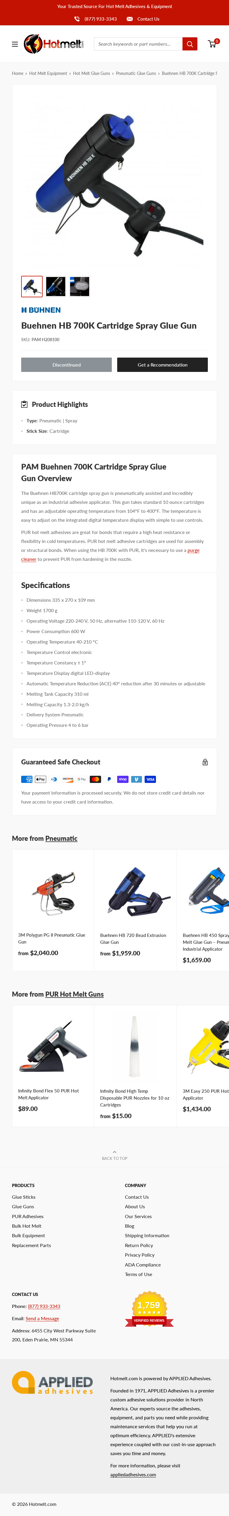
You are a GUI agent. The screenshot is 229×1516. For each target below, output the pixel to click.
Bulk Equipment (28, 1235)
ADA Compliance (143, 1264)
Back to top (114, 1158)
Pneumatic (61, 838)
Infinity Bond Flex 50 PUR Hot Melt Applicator (48, 1094)
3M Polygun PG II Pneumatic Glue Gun (51, 938)
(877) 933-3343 (95, 18)
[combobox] (138, 43)
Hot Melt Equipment (48, 73)
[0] (212, 43)
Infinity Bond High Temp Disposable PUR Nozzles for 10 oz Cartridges (134, 1098)
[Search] (189, 43)
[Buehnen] (114, 310)
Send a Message (42, 1318)
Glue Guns (23, 1206)
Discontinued (66, 364)
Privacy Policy (139, 1255)
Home (17, 73)
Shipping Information (147, 1235)
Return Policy (139, 1245)
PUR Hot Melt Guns (74, 994)
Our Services (138, 1216)
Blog (129, 1226)
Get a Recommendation (163, 364)
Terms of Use (138, 1274)
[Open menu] (15, 44)
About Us (135, 1206)
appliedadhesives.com (133, 1474)
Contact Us (148, 18)
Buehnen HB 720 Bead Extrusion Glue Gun (133, 938)
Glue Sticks (23, 1197)
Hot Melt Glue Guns (91, 73)
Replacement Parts (31, 1245)
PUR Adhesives (28, 1216)
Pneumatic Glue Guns (136, 73)
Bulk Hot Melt (26, 1226)
